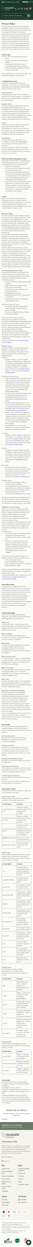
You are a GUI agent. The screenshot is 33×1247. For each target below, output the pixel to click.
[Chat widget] (28, 1242)
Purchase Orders (23, 1184)
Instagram (24, 1199)
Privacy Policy (6, 1179)
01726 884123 (8, 1157)
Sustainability (6, 1202)
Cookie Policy (6, 1169)
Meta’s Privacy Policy (11, 391)
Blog (19, 1182)
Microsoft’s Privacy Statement (21, 321)
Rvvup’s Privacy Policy (22, 477)
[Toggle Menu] (30, 8)
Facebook (24, 1202)
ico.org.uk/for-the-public (9, 579)
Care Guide (5, 1205)
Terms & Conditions (8, 1176)
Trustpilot (4, 1119)
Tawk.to (7, 435)
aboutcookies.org (19, 577)
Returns (20, 1179)
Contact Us (21, 1173)
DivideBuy (5, 1191)
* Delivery (21, 1176)
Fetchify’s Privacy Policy (23, 494)
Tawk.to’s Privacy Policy (15, 444)
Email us (6, 1161)
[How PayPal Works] (9, 1216)
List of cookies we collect (12, 75)
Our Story (5, 1199)
